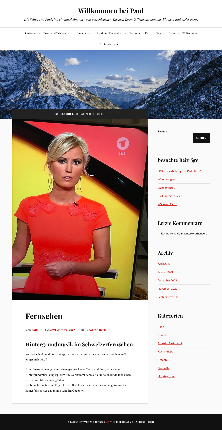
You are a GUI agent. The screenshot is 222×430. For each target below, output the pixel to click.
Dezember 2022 (167, 280)
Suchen (162, 131)
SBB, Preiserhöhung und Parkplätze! (179, 171)
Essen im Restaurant (170, 343)
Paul (35, 330)
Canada (81, 33)
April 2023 (164, 263)
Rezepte (163, 359)
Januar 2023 (165, 272)
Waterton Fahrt (167, 204)
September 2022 (168, 296)
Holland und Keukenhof (107, 33)
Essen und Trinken (54, 33)
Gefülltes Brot (166, 187)
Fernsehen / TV (138, 33)
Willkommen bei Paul (111, 10)
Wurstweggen (166, 179)
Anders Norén (145, 422)
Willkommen (190, 33)
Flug (158, 33)
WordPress (97, 422)
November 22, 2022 (62, 330)
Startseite (30, 33)
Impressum (111, 44)
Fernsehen (43, 316)
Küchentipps (165, 351)
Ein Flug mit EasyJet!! (170, 195)
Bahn (172, 33)
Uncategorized (95, 330)
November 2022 (167, 288)
